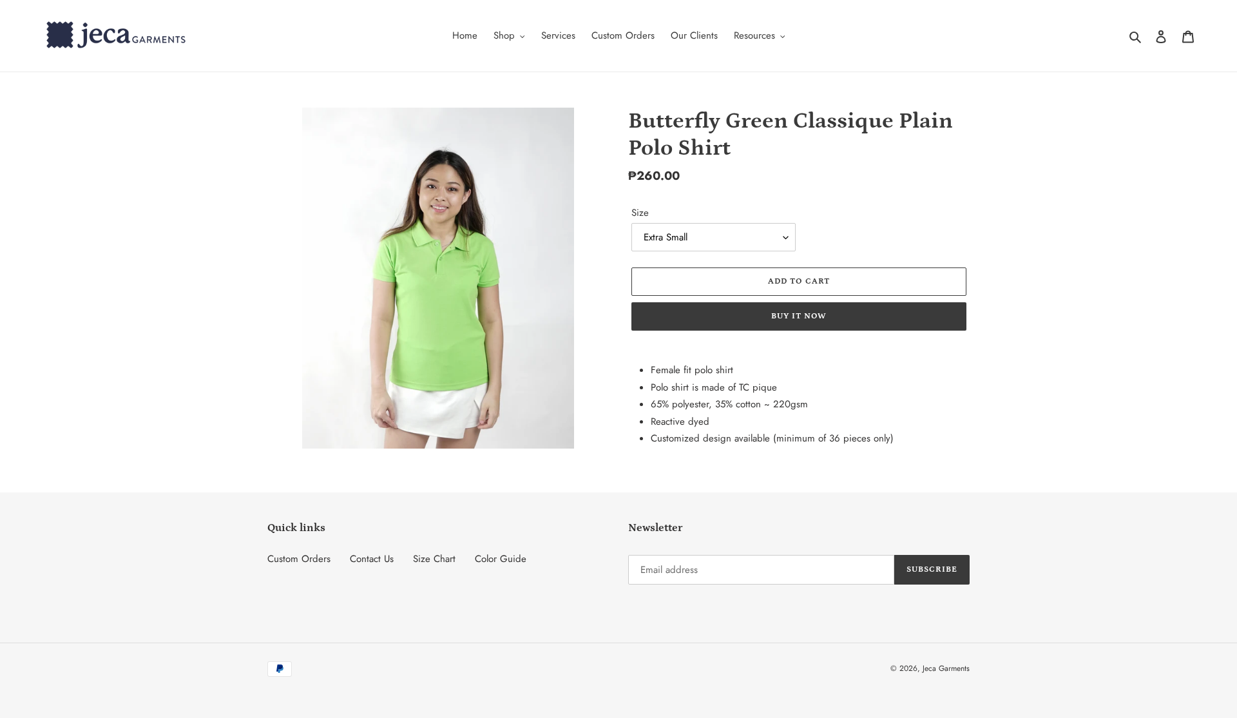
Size (640, 213)
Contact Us (372, 559)
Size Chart (434, 559)
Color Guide (500, 559)
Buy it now (799, 316)
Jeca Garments (946, 668)
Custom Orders (299, 559)
